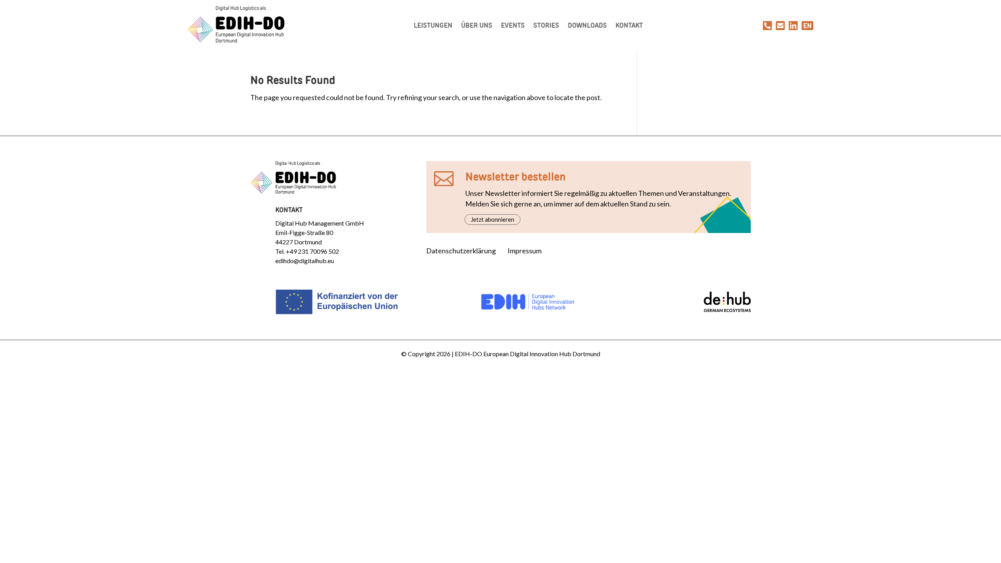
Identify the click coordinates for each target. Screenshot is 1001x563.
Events (513, 25)
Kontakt (629, 25)
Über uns (476, 25)
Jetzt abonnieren (492, 219)
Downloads (587, 25)
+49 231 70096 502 (312, 251)
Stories (546, 25)
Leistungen (433, 25)
